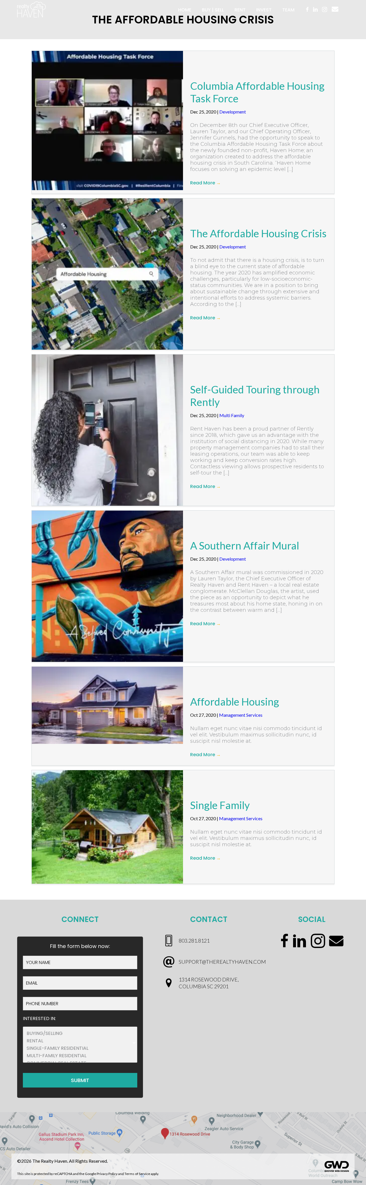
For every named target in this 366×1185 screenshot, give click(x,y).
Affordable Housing (234, 701)
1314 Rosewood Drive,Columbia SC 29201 (209, 982)
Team (288, 10)
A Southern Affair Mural (244, 545)
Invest (264, 10)
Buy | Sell (213, 10)
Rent (240, 10)
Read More (205, 183)
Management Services (240, 715)
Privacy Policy (107, 1174)
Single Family (220, 805)
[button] (335, 9)
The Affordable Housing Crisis (258, 233)
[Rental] (80, 1041)
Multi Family (231, 415)
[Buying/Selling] (80, 1033)
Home (184, 10)
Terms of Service (137, 1174)
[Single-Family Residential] (80, 1048)
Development (232, 111)
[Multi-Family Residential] (80, 1055)
